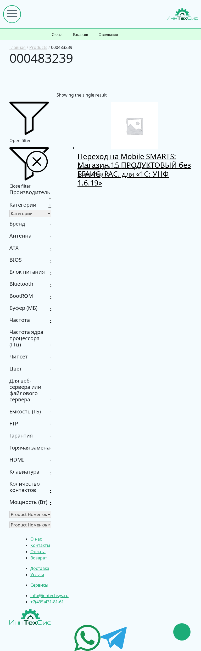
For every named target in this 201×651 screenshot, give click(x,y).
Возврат (38, 558)
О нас (36, 539)
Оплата (38, 551)
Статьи (57, 35)
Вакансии (80, 35)
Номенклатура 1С (93, 174)
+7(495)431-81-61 (47, 602)
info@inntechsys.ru (49, 595)
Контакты (40, 545)
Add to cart (88, 168)
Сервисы (39, 585)
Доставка (39, 568)
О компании (108, 35)
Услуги (37, 574)
